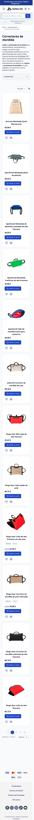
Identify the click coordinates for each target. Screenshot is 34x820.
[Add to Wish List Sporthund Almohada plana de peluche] (6, 189)
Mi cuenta (16, 800)
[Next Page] (24, 732)
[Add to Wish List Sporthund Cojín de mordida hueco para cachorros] (6, 348)
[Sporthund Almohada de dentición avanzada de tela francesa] (16, 209)
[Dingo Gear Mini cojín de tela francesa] (16, 419)
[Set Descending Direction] (29, 89)
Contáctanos (16, 786)
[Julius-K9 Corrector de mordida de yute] (16, 368)
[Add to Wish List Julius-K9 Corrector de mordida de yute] (6, 399)
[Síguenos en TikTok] (21, 808)
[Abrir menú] (3, 8)
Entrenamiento (12, 27)
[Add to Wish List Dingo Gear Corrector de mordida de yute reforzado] (6, 617)
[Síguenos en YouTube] (25, 808)
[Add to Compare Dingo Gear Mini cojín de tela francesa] (11, 450)
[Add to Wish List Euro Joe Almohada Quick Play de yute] (6, 138)
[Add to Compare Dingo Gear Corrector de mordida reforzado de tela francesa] (11, 670)
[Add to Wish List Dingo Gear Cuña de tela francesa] (6, 722)
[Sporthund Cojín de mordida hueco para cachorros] (16, 314)
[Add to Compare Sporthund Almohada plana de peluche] (11, 189)
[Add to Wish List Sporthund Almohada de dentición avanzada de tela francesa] (6, 243)
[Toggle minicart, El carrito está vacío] (28, 8)
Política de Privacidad (16, 795)
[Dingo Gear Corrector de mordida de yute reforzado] (16, 579)
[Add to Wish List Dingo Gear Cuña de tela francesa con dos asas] (6, 559)
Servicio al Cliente (16, 791)
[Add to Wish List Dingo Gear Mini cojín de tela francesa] (6, 450)
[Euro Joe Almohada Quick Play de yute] (16, 106)
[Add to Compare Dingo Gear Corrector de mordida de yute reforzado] (11, 617)
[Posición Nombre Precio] (21, 89)
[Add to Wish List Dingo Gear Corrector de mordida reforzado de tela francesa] (6, 670)
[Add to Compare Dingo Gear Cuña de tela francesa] (11, 722)
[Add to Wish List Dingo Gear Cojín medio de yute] (6, 502)
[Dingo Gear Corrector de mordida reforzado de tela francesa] (16, 636)
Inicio (4, 27)
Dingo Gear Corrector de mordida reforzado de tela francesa (16, 654)
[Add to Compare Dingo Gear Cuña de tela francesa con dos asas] (11, 559)
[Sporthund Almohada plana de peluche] (16, 157)
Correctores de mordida (11, 29)
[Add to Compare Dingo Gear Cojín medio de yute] (11, 502)
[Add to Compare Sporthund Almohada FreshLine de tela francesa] (11, 294)
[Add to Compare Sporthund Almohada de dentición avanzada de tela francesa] (11, 243)
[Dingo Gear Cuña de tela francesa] (16, 690)
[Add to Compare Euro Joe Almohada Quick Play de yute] (11, 138)
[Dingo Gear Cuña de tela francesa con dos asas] (16, 521)
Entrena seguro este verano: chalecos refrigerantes (16, 2)
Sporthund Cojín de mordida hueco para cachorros (16, 331)
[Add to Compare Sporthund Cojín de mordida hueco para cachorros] (11, 348)
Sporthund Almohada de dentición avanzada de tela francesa (16, 226)
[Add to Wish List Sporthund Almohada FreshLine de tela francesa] (6, 294)
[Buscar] (27, 16)
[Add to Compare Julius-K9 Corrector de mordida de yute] (11, 399)
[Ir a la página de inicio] (15, 9)
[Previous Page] (8, 732)
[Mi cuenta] (25, 8)
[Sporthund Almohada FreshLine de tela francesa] (16, 262)
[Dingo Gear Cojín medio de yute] (16, 470)
